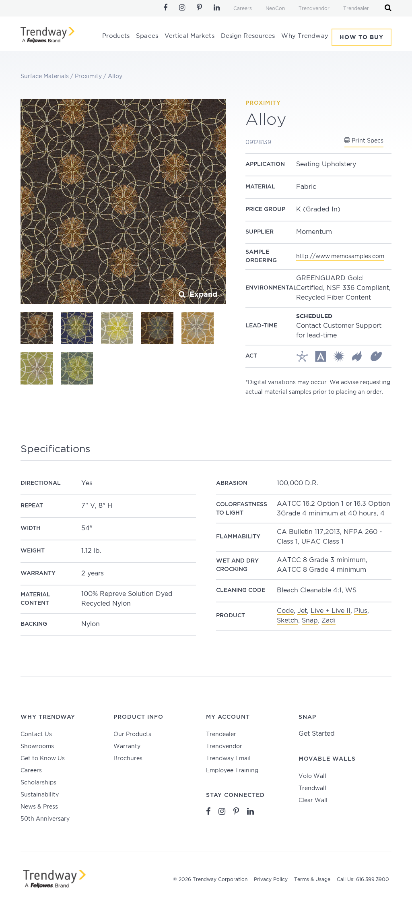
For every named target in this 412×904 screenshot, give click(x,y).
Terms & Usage (312, 879)
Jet (302, 611)
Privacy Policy (271, 879)
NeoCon (275, 8)
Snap (310, 621)
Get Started (317, 734)
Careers (242, 8)
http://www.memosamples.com (340, 256)
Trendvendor (314, 8)
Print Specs (366, 141)
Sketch (287, 621)
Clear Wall (313, 800)
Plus (360, 611)
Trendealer (356, 8)
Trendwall (312, 788)
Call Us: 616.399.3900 (363, 879)
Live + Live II (330, 611)
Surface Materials (45, 76)
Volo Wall (312, 776)
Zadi (328, 621)
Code (285, 611)
